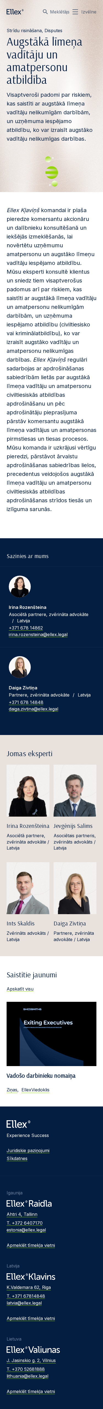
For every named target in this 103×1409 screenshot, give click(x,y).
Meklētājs (59, 12)
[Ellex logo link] (15, 12)
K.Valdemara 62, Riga (29, 1287)
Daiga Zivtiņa (70, 923)
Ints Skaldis (21, 923)
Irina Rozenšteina (28, 826)
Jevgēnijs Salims (73, 826)
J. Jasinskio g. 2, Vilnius (31, 1360)
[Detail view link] (20, 587)
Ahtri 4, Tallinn (22, 1214)
